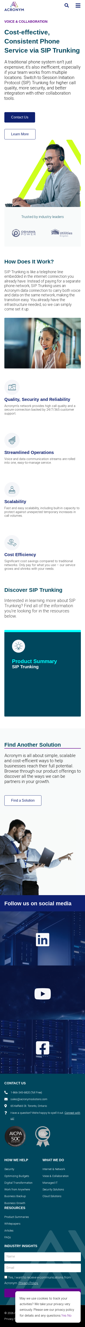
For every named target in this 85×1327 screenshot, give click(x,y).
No (69, 1315)
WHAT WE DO (53, 1160)
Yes (63, 1315)
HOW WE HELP (16, 1160)
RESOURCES (14, 1208)
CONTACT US (15, 1083)
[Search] (67, 5)
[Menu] (78, 5)
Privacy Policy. (28, 1283)
